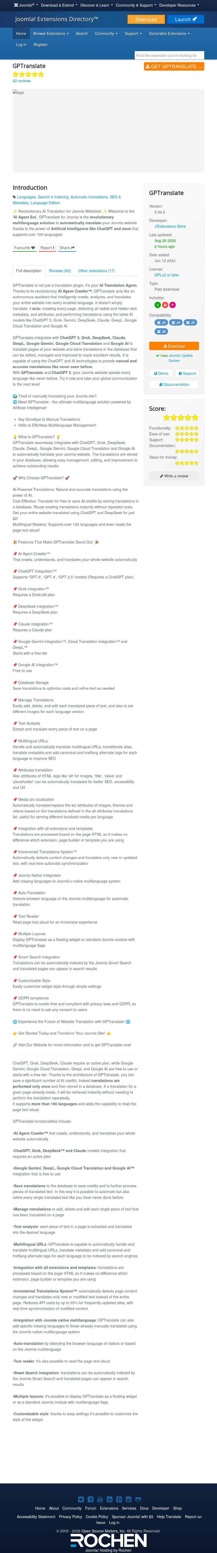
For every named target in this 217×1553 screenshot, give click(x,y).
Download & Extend (58, 5)
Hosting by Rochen (108, 1550)
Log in (21, 44)
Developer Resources (178, 5)
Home (21, 33)
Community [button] (105, 33)
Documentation (176, 384)
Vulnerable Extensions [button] (168, 33)
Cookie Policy (97, 1516)
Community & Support (135, 5)
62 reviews (22, 80)
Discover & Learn (95, 5)
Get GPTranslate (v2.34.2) (177, 66)
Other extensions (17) (96, 270)
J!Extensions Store (170, 226)
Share (65, 247)
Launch (183, 19)
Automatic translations (89, 196)
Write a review (175, 475)
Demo (162, 373)
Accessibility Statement (36, 1516)
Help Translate (169, 1516)
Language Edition (45, 202)
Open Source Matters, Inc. (104, 1530)
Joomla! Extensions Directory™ (56, 19)
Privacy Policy (70, 1516)
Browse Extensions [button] (49, 33)
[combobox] (169, 55)
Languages (26, 196)
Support (189, 373)
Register (41, 44)
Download (146, 19)
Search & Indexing (53, 196)
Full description (29, 270)
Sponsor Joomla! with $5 (132, 1516)
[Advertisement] (174, 524)
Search (82, 33)
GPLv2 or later (167, 274)
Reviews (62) (60, 270)
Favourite (22, 247)
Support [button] (132, 33)
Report (46, 247)
